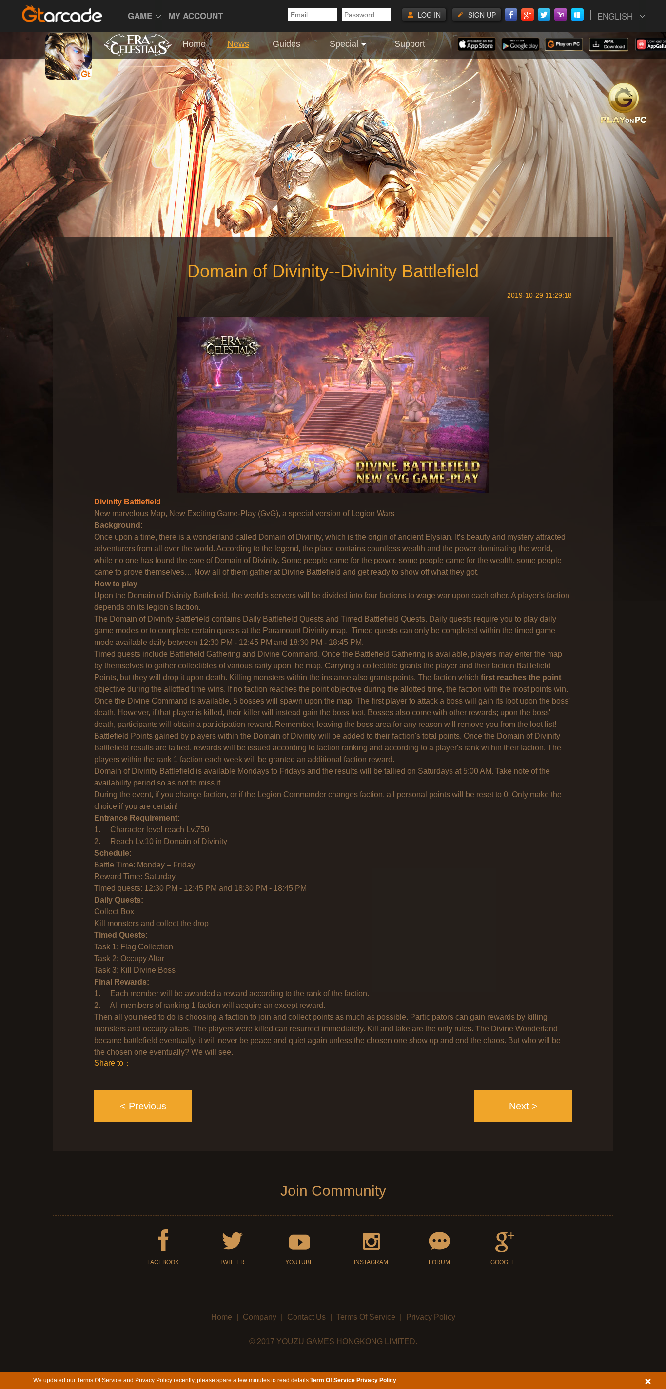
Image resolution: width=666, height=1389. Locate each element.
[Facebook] (511, 14)
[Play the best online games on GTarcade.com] (62, 13)
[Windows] (577, 14)
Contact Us (306, 1317)
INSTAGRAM (371, 1262)
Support (409, 44)
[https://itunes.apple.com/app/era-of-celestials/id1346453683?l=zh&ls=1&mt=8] (476, 44)
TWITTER (232, 1262)
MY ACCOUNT (195, 15)
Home (194, 44)
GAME (140, 15)
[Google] (527, 14)
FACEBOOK (163, 1262)
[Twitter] (544, 14)
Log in (429, 15)
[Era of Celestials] (138, 51)
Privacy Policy (430, 1317)
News (238, 44)
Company (259, 1317)
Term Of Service (332, 1380)
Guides (286, 44)
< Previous (143, 1106)
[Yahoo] (560, 14)
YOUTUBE (299, 1262)
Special (344, 44)
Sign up (482, 15)
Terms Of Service (365, 1317)
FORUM (439, 1262)
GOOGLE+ (504, 1262)
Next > (523, 1106)
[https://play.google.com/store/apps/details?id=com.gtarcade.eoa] (520, 44)
